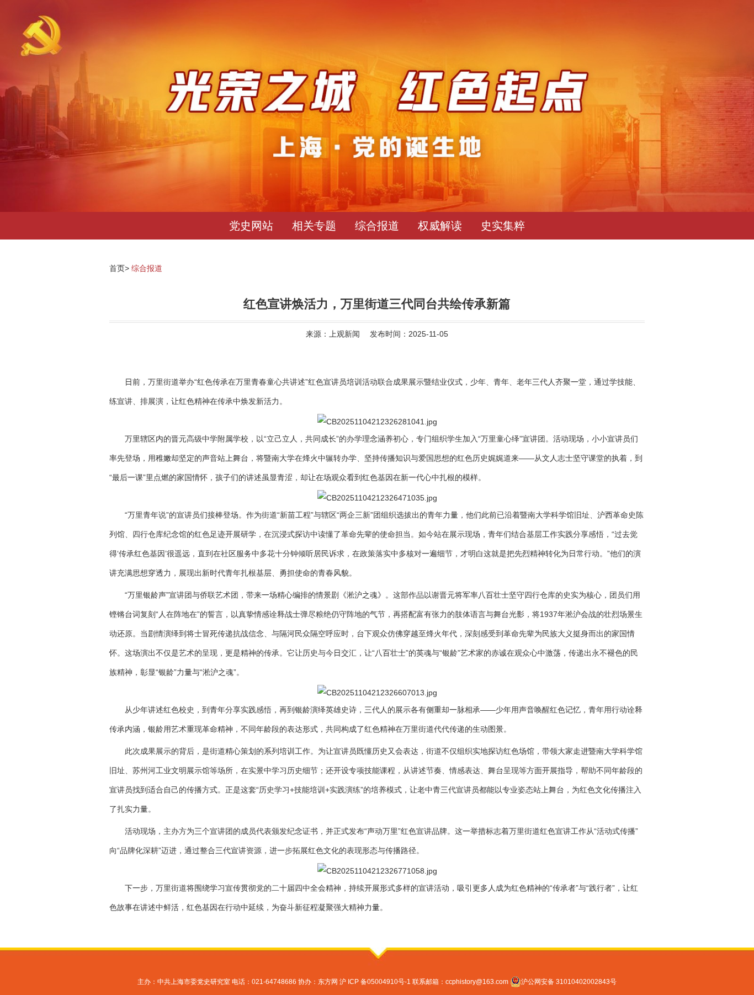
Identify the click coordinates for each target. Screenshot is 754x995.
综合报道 (377, 226)
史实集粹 (503, 226)
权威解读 (440, 226)
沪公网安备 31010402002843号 (569, 982)
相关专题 (314, 226)
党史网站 (251, 226)
